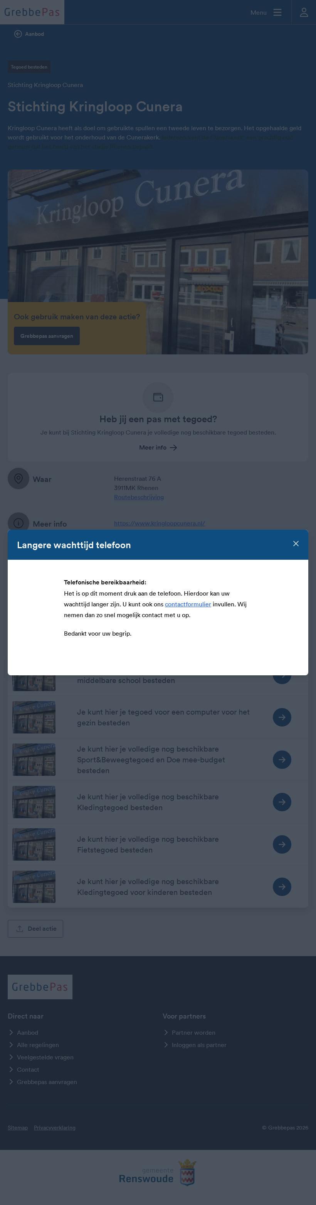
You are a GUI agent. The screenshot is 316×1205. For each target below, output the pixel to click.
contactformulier (188, 604)
